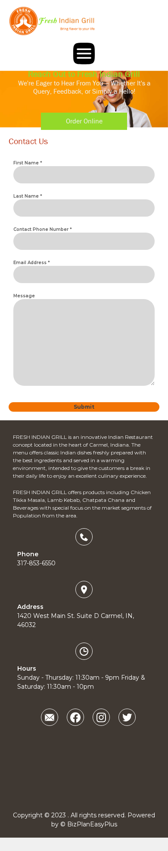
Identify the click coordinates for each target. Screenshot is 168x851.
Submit (84, 406)
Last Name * (27, 196)
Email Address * (31, 262)
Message (24, 296)
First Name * (27, 163)
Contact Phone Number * (42, 229)
